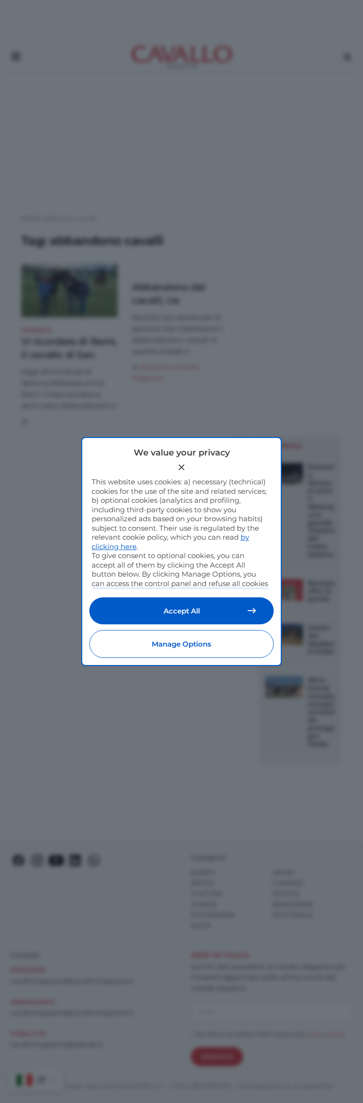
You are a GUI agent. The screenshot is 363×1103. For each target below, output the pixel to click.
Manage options (181, 643)
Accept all (182, 610)
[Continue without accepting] (181, 467)
